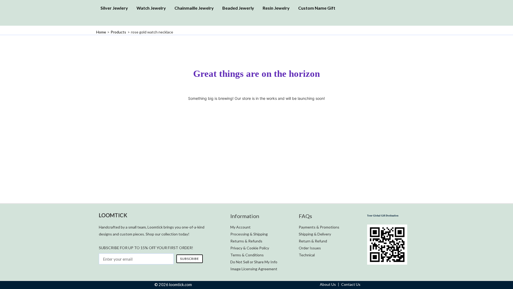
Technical (307, 255)
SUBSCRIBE (189, 259)
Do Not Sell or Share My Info (253, 262)
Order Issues (310, 248)
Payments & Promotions (319, 227)
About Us (328, 284)
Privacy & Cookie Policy (249, 248)
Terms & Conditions (247, 255)
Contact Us (350, 284)
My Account (240, 227)
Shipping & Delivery (315, 234)
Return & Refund (313, 241)
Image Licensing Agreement (253, 269)
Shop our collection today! (167, 234)
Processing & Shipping (249, 234)
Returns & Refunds (246, 241)
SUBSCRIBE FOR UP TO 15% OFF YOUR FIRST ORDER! (146, 247)
